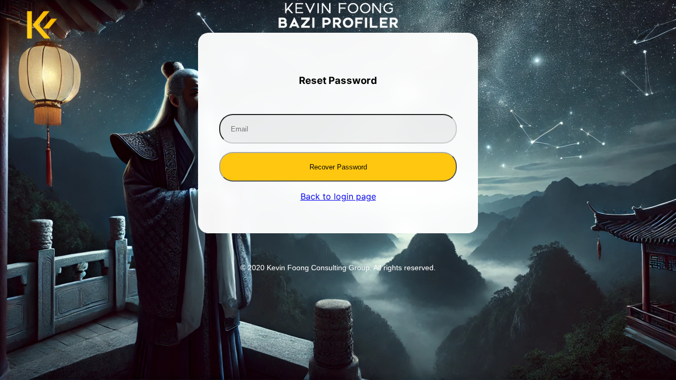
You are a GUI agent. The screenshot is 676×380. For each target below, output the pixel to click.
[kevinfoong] (338, 25)
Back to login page (338, 196)
